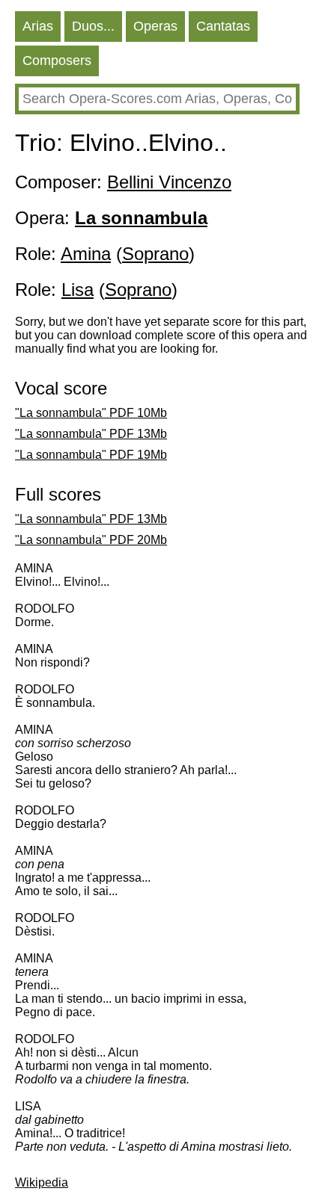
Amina (86, 254)
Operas (155, 26)
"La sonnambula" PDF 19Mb (91, 454)
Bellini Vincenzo (169, 182)
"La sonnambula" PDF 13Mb (91, 433)
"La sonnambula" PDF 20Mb (91, 539)
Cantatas (223, 26)
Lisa (77, 289)
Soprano (155, 254)
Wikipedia (41, 1182)
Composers (56, 60)
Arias (37, 26)
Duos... (93, 26)
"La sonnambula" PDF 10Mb (91, 412)
